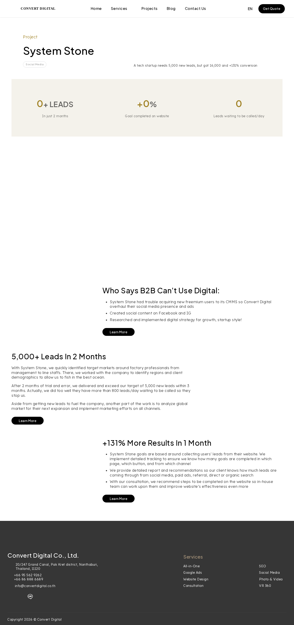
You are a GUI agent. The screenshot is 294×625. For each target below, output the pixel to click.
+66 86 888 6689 (28, 579)
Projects (149, 8)
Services (119, 8)
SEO (262, 566)
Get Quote (271, 8)
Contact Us (195, 8)
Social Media (269, 573)
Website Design (195, 579)
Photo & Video (271, 579)
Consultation (193, 586)
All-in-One (191, 566)
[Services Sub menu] (131, 9)
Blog (171, 8)
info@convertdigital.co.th (35, 586)
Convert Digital (38, 8)
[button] (250, 9)
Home (96, 8)
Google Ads (192, 573)
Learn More (118, 332)
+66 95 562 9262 (28, 575)
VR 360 (265, 586)
